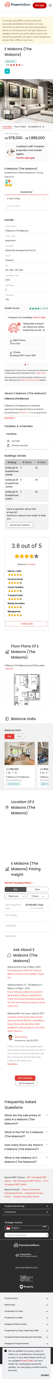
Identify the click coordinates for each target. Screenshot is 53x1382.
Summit (26, 1267)
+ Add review (26, 624)
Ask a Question (25, 1078)
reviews (31, 564)
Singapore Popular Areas (17, 1343)
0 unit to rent (13, 206)
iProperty (26, 1287)
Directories (10, 1304)
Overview (7, 126)
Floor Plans (20, 126)
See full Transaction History (18, 883)
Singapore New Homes (15, 1324)
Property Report (26, 1278)
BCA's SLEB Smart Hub (30, 380)
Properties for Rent (14, 1317)
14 (9, 116)
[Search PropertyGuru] (47, 1235)
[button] (25, 364)
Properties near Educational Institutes (23, 1337)
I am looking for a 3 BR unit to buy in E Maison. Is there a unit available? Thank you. (26, 974)
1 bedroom (13, 896)
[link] (26, 152)
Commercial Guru (26, 1245)
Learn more (40, 373)
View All (9, 669)
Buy (9, 736)
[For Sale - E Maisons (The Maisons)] (19, 753)
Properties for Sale (14, 1311)
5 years (35, 896)
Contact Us (10, 1212)
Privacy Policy (27, 1360)
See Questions (26, 1083)
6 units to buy (13, 198)
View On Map (39, 317)
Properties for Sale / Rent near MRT (22, 1330)
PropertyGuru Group (14, 1206)
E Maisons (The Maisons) (17, 777)
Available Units (36, 126)
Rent (37, 889)
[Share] (7, 71)
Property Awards (26, 1255)
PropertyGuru (11, 1298)
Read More (10, 418)
